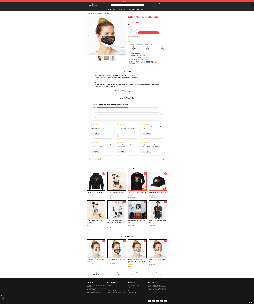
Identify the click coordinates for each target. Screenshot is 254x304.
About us (109, 285)
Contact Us (130, 290)
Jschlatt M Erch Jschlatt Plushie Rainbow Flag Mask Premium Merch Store (136, 261)
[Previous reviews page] (157, 159)
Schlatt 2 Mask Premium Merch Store (95, 259)
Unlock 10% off (3, 298)
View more (127, 230)
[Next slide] (124, 35)
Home (88, 13)
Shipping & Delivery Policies (133, 285)
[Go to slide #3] (113, 58)
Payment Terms (131, 287)
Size (129, 24)
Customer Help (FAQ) (132, 292)
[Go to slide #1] (99, 58)
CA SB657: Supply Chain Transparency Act (116, 292)
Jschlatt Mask (105, 13)
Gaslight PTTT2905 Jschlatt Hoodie (95, 192)
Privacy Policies (111, 288)
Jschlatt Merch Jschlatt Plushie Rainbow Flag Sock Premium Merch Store (115, 222)
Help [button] (251, 302)
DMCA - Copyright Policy (113, 290)
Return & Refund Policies (133, 288)
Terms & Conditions (112, 287)
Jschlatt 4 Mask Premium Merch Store (116, 259)
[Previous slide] (88, 35)
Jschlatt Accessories (96, 13)
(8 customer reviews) (138, 19)
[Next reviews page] (163, 159)
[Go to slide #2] (106, 58)
